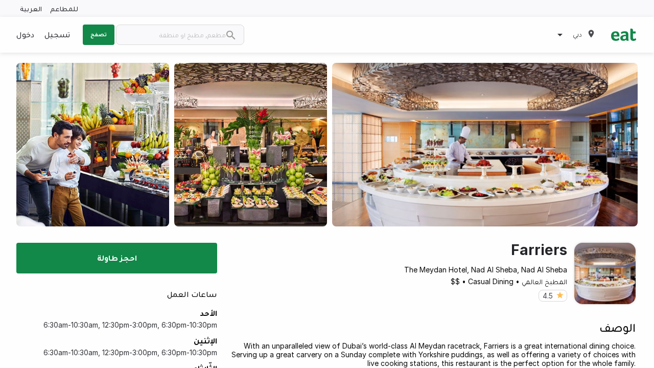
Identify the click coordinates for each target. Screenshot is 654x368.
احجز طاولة (117, 257)
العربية (31, 8)
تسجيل (57, 34)
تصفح (98, 34)
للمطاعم (64, 8)
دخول (25, 34)
